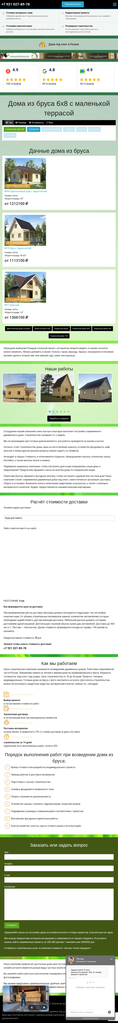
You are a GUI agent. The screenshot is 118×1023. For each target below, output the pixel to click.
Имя (6, 852)
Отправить (11, 925)
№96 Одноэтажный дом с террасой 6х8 (26, 191)
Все (50, 122)
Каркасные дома (61, 329)
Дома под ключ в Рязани (64, 44)
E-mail (7, 875)
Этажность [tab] (37, 122)
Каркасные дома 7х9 (59, 336)
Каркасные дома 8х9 (81, 329)
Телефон (8, 864)
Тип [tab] (10, 122)
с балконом (33, 129)
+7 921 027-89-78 (15, 4)
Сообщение (9, 887)
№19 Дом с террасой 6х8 (18, 248)
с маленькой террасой (15, 129)
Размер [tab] (22, 122)
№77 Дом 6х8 (12, 305)
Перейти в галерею (59, 418)
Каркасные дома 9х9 (102, 329)
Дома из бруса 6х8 (42, 329)
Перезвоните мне (73, 4)
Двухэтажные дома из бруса (18, 329)
